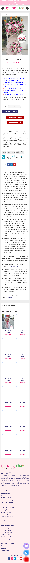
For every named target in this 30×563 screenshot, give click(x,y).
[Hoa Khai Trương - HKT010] (8, 345)
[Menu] (2, 8)
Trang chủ (4, 15)
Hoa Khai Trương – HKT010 (8, 355)
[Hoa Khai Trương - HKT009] (8, 321)
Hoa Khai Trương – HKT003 (22, 379)
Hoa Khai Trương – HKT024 (22, 451)
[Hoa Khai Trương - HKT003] (22, 369)
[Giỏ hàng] (27, 8)
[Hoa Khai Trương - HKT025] (8, 441)
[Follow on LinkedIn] (18, 558)
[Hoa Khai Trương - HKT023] (22, 393)
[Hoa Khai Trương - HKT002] (22, 321)
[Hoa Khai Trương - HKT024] (22, 441)
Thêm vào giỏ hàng (11, 111)
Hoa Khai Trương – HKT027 (22, 355)
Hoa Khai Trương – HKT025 (8, 451)
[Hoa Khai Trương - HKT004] (22, 417)
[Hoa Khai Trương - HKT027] (22, 345)
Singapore (4, 545)
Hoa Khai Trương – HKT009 (8, 331)
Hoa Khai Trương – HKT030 (8, 379)
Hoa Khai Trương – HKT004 (22, 427)
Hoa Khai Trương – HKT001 (8, 427)
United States (5, 550)
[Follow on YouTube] (21, 558)
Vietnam (3, 548)
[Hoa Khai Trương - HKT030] (8, 369)
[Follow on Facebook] (9, 558)
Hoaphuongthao (11, 500)
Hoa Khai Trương (12, 15)
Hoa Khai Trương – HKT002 (22, 331)
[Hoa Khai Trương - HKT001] (8, 417)
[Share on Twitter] (11, 164)
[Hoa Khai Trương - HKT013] (8, 393)
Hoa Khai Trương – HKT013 (8, 403)
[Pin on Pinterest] (14, 164)
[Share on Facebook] (8, 164)
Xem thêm (24, 306)
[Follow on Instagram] (12, 558)
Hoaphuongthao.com (12, 266)
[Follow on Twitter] (15, 558)
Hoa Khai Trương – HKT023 (22, 403)
